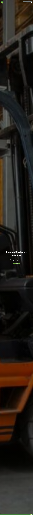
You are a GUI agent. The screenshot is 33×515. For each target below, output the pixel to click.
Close (31, 514)
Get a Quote (16, 263)
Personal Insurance (27, 2)
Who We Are (13, 2)
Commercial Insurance (20, 2)
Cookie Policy (27, 514)
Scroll (17, 513)
